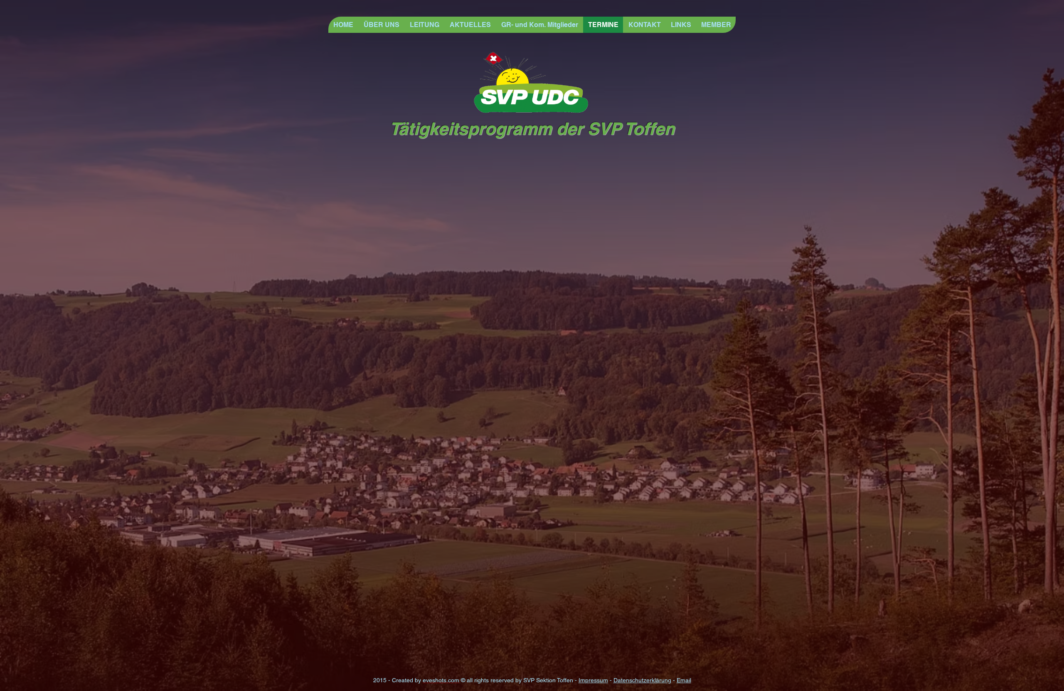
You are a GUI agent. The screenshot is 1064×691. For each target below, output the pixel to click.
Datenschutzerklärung (642, 680)
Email (684, 680)
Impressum (593, 680)
